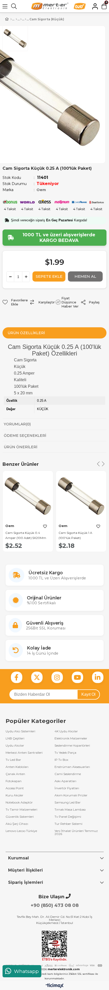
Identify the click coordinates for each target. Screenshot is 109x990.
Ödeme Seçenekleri (25, 435)
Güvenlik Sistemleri (20, 816)
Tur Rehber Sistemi (68, 823)
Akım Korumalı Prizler (71, 795)
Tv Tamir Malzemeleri (21, 809)
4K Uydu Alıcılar (66, 731)
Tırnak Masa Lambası (70, 809)
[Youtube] (77, 677)
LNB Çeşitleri (15, 738)
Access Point (15, 788)
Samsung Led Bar (68, 802)
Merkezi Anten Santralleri (24, 752)
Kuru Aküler (14, 795)
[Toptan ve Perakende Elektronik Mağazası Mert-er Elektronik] (50, 6)
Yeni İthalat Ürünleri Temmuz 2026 (76, 832)
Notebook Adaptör (19, 802)
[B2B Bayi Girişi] (79, 6)
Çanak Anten (15, 774)
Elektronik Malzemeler (71, 738)
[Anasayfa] (11, 19)
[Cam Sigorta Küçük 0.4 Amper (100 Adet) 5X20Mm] (28, 496)
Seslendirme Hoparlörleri (72, 745)
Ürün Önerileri (20, 447)
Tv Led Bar (13, 759)
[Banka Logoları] (55, 965)
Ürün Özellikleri (26, 333)
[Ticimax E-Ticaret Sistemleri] (55, 986)
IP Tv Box (61, 759)
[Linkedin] (97, 677)
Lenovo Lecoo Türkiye (21, 831)
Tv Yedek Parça (65, 752)
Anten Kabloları (17, 766)
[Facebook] (16, 677)
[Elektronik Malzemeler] (21, 19)
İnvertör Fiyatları (67, 788)
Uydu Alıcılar (15, 745)
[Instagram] (57, 677)
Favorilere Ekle (45, 526)
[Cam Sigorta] (25, 19)
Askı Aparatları (65, 781)
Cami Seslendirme (68, 774)
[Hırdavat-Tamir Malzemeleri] (16, 19)
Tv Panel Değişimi (68, 816)
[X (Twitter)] (37, 677)
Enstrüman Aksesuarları (72, 766)
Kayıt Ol (88, 694)
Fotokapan (14, 781)
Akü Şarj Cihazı (17, 823)
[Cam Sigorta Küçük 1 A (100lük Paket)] (81, 496)
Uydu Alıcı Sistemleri (20, 731)
